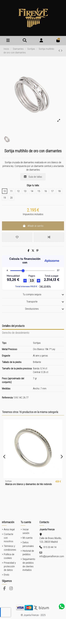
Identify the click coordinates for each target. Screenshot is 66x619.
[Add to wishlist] (17, 237)
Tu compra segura (32, 294)
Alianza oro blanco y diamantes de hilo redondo (28, 484)
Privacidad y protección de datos (10, 566)
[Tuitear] (33, 250)
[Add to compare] (49, 237)
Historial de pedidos (28, 552)
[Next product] (61, 50)
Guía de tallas (35, 176)
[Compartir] (28, 250)
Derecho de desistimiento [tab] (15, 332)
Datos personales (28, 544)
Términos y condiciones (10, 547)
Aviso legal (9, 529)
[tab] (33, 294)
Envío (6, 574)
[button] (4, 457)
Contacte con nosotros (8, 538)
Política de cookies (9, 556)
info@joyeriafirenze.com (51, 556)
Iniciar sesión (26, 531)
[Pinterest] (37, 250)
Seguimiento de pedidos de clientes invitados (29, 564)
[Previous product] (59, 50)
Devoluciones (32, 308)
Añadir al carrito (35, 225)
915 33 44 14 (49, 547)
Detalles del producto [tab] (13, 325)
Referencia (7, 397)
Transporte (31, 301)
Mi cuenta (27, 537)
